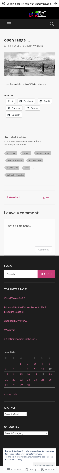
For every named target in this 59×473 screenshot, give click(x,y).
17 (35, 374)
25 (42, 379)
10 (35, 368)
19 (50, 374)
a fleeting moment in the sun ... (20, 338)
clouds (11, 153)
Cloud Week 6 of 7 (14, 298)
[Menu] (9, 24)
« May (7, 394)
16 (28, 374)
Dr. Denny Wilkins (33, 46)
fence (26, 153)
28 (13, 384)
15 (21, 374)
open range (15, 160)
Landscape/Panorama (15, 144)
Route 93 (12, 167)
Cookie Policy (16, 459)
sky (27, 167)
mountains (43, 153)
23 (28, 379)
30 (28, 384)
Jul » (14, 394)
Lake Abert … (13, 197)
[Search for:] (29, 274)
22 (21, 379)
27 (6, 384)
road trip (35, 160)
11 (42, 368)
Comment (43, 249)
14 (13, 374)
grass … (49, 197)
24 (35, 379)
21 (13, 379)
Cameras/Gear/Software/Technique (22, 141)
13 (6, 374)
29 (21, 384)
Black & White (18, 137)
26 (50, 379)
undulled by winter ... (15, 320)
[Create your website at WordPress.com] (29, 3)
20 (6, 379)
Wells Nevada (15, 175)
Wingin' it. (9, 329)
